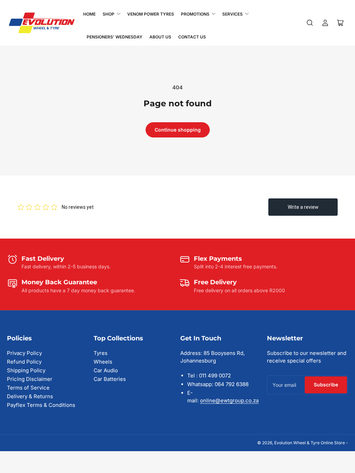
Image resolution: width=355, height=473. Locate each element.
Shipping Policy (26, 370)
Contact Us (192, 36)
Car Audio (106, 370)
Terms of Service (28, 387)
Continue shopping (178, 130)
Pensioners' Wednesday (114, 36)
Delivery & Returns (30, 396)
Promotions (195, 14)
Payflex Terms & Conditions (41, 405)
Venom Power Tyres (150, 14)
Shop (108, 14)
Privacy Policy (24, 353)
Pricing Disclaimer (29, 379)
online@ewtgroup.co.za (229, 400)
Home (89, 14)
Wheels (103, 361)
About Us (160, 36)
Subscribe (326, 384)
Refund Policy (24, 361)
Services (232, 14)
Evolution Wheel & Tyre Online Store (310, 442)
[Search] (310, 22)
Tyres (100, 353)
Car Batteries (110, 379)
